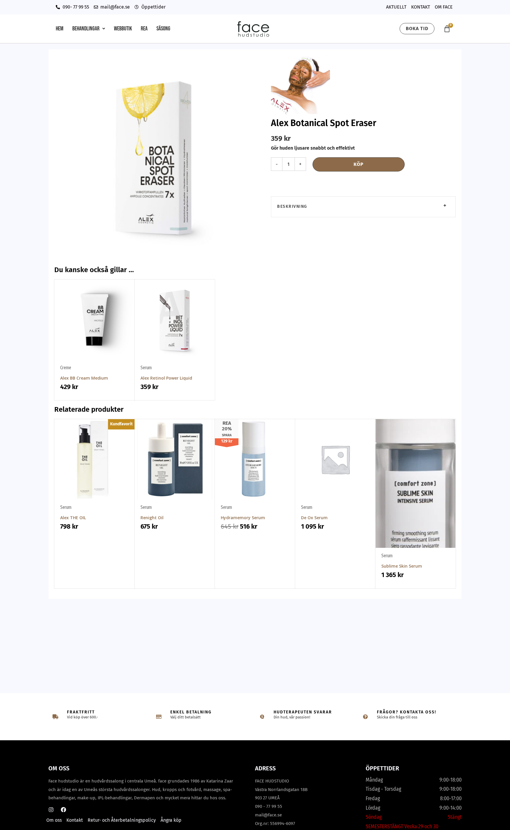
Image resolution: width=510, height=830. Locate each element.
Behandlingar (85, 28)
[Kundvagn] (447, 28)
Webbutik (123, 28)
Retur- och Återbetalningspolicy (122, 820)
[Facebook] (63, 809)
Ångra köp (171, 820)
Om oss (54, 820)
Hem (59, 28)
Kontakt (74, 820)
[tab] (363, 206)
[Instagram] (51, 809)
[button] (88, 28)
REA (144, 28)
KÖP (359, 164)
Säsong (163, 28)
